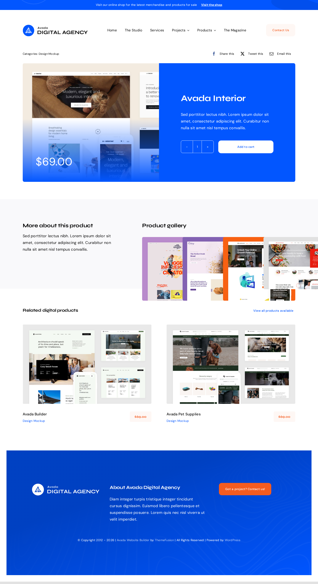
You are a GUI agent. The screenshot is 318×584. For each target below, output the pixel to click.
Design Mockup (49, 54)
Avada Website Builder (133, 540)
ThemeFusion (164, 540)
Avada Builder (35, 414)
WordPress (232, 540)
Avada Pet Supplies (184, 414)
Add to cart (245, 147)
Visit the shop (211, 5)
